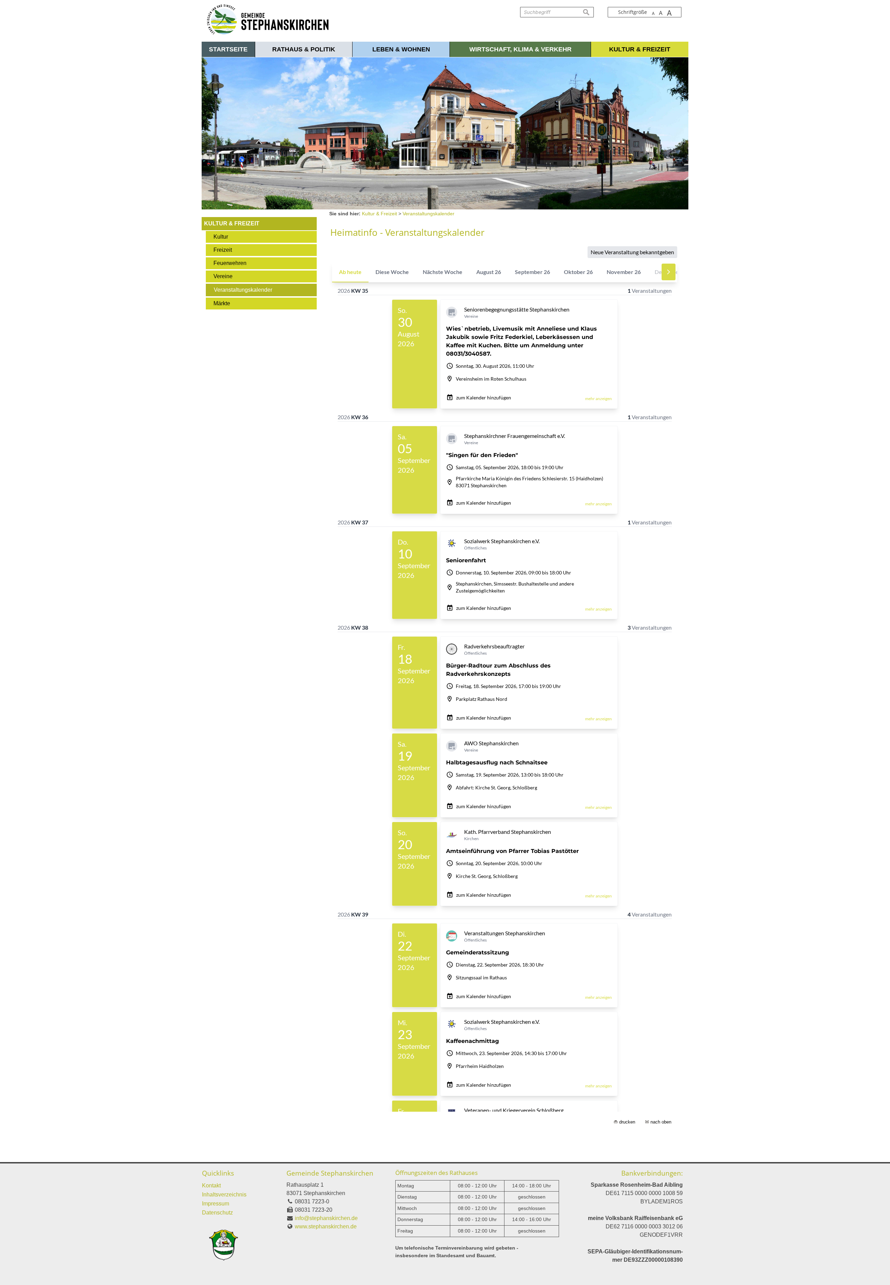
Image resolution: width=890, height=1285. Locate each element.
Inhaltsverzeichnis (224, 1194)
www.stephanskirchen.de (326, 1226)
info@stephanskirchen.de (326, 1218)
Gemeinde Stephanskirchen (329, 1173)
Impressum (215, 1204)
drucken (627, 1122)
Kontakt (211, 1185)
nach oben (660, 1122)
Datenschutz (217, 1213)
